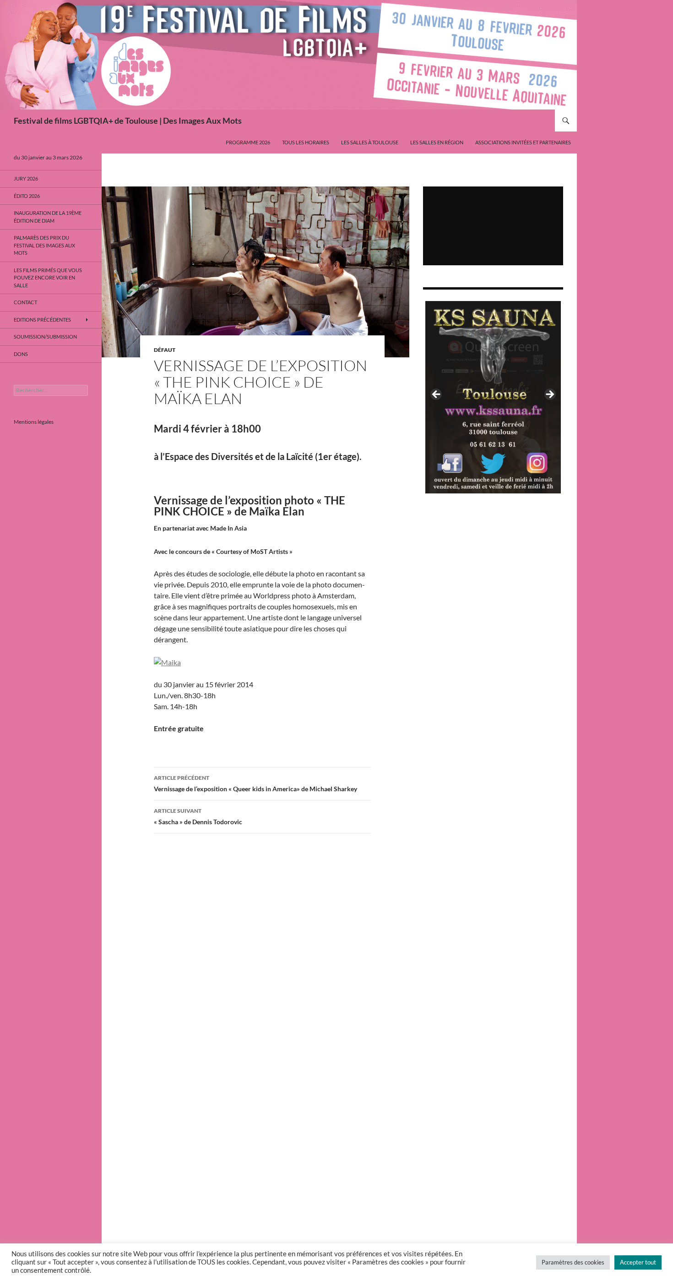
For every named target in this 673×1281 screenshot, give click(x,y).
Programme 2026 (248, 142)
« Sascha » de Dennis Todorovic (198, 816)
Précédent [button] (437, 395)
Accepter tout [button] (638, 1262)
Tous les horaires (305, 142)
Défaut (164, 349)
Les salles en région (436, 142)
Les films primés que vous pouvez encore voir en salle (48, 277)
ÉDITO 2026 (27, 196)
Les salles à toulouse (369, 142)
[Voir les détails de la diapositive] (493, 397)
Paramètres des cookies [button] (573, 1262)
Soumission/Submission (45, 336)
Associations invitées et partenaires (523, 142)
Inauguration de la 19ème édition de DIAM (47, 217)
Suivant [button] (549, 395)
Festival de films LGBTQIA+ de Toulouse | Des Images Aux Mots (128, 120)
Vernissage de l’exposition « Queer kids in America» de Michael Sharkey (255, 783)
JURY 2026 (26, 178)
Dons (21, 354)
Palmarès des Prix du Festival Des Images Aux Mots (44, 245)
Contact (25, 302)
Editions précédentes (42, 320)
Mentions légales (34, 421)
